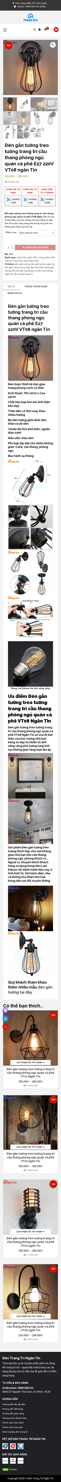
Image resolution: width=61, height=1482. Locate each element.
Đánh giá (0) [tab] (15, 293)
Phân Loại (11, 232)
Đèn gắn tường (32, 847)
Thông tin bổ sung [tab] (36, 286)
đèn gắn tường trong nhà (17, 267)
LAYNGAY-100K (48, 201)
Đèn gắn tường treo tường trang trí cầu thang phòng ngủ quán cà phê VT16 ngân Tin (31, 1326)
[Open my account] (39, 29)
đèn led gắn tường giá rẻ (24, 270)
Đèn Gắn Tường (36, 257)
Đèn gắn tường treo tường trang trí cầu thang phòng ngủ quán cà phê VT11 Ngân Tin (31, 1072)
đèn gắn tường (22, 264)
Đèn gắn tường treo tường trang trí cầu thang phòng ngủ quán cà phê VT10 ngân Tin (31, 1242)
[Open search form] (34, 29)
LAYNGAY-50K (31, 201)
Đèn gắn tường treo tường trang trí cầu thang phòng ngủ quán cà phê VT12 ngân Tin (31, 1157)
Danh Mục (22, 257)
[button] (47, 29)
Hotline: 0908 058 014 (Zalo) (31, 6)
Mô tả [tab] (11, 286)
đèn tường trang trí (23, 274)
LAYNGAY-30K (15, 201)
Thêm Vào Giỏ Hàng (36, 247)
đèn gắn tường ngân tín (42, 264)
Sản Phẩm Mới (31, 260)
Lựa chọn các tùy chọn (29, 1062)
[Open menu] (56, 29)
